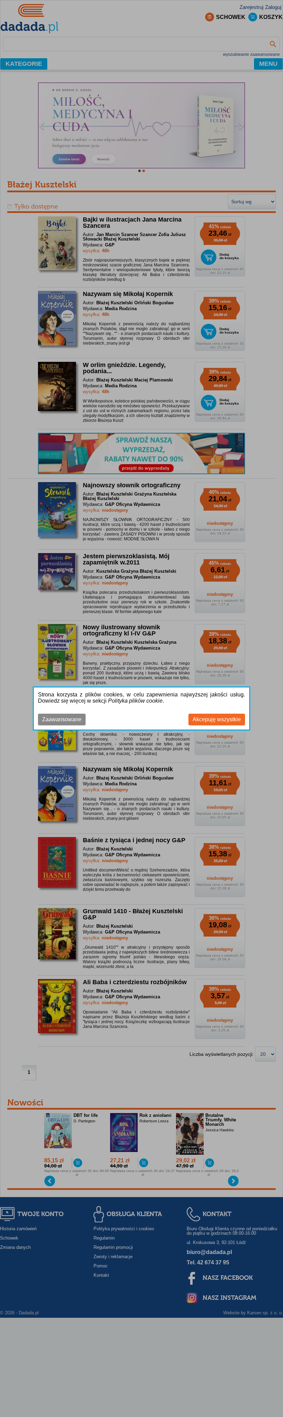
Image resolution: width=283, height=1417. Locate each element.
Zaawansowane (61, 719)
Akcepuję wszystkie (217, 719)
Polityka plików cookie (135, 701)
